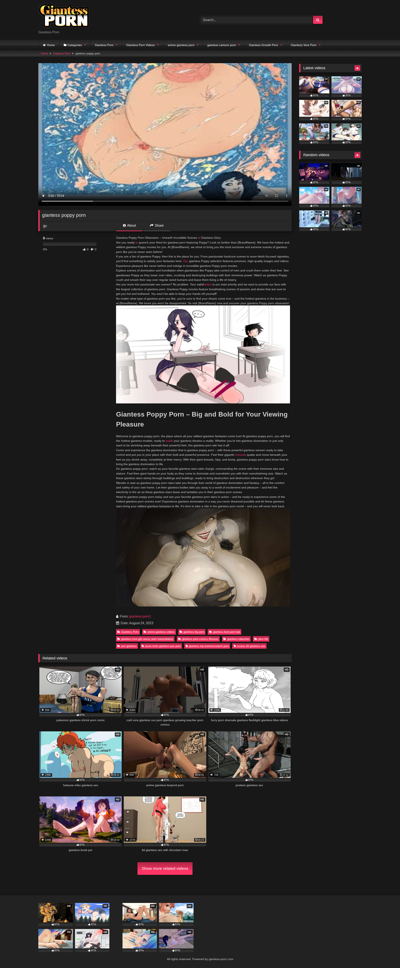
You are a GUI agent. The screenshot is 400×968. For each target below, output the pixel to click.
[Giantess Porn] (64, 16)
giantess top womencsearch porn (209, 646)
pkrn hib (263, 638)
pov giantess (129, 646)
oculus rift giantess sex (251, 646)
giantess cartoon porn (221, 45)
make (169, 440)
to (136, 242)
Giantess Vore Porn (303, 45)
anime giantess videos (161, 631)
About (131, 225)
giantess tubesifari (238, 638)
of (199, 237)
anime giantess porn (181, 45)
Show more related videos (165, 868)
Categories (75, 45)
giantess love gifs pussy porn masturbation (147, 638)
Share (159, 225)
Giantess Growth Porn (263, 45)
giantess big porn (194, 631)
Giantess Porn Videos (140, 45)
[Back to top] (387, 956)
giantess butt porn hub (226, 631)
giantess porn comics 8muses (200, 638)
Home (51, 45)
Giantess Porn (104, 45)
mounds (240, 454)
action (208, 284)
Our (185, 261)
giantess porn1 (140, 616)
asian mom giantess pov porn (163, 646)
